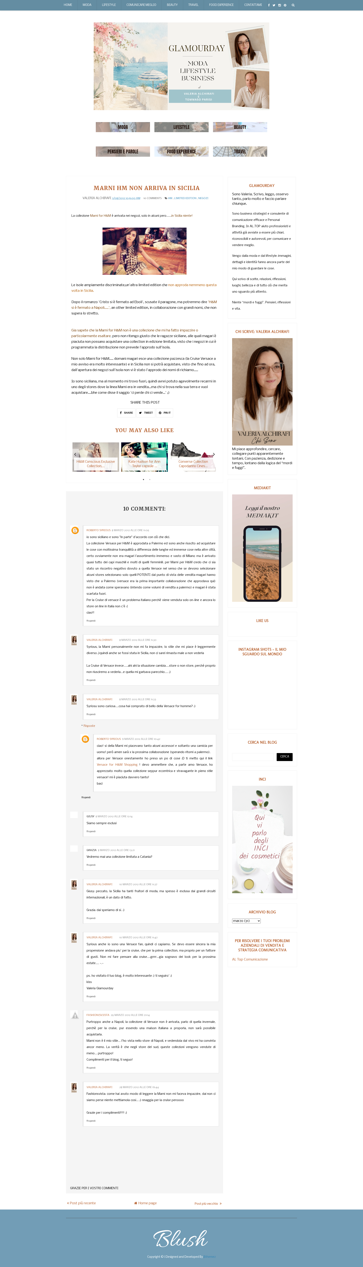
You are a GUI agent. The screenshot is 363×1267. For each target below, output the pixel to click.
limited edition (185, 198)
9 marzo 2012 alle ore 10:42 (141, 739)
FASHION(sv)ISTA (98, 1015)
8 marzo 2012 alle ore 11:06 (130, 530)
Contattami (253, 5)
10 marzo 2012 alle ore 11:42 (138, 937)
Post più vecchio (207, 1203)
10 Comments (152, 198)
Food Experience (221, 5)
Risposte (89, 726)
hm (170, 198)
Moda (87, 5)
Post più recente (83, 1203)
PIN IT (167, 412)
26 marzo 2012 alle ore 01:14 (130, 1015)
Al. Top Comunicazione (250, 960)
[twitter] (274, 5)
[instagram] (279, 5)
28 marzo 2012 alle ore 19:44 (139, 1087)
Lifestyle (109, 5)
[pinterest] (285, 5)
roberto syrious (98, 530)
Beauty (172, 5)
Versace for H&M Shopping (117, 764)
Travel (193, 5)
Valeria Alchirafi (100, 640)
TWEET (148, 412)
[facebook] (269, 5)
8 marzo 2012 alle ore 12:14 (114, 816)
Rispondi (91, 621)
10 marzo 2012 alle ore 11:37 (138, 884)
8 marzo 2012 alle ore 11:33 (137, 699)
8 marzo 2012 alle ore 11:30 (138, 640)
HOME (68, 5)
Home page (147, 1203)
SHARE (128, 412)
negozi (203, 198)
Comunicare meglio (141, 5)
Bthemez (210, 1257)
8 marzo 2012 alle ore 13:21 (116, 850)
